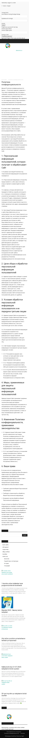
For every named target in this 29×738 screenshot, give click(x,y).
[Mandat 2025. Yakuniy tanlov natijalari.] (14, 602)
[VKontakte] (7, 9)
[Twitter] (5, 9)
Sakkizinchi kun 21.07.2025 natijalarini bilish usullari (11, 668)
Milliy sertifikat (6, 551)
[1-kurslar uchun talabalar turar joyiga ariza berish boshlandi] (14, 576)
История (6, 563)
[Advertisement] (14, 58)
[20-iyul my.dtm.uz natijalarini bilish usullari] (14, 686)
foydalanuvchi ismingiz (7, 18)
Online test (5, 556)
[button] (2, 41)
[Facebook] (3, 9)
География (7, 565)
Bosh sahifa (4, 79)
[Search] (27, 41)
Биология (6, 558)
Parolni (3, 23)
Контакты (23, 733)
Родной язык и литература (11, 561)
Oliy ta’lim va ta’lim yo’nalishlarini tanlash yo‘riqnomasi (13, 639)
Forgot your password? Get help (10, 27)
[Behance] (2, 9)
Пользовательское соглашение (14, 731)
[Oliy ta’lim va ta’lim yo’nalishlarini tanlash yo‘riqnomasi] (14, 631)
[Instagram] (4, 9)
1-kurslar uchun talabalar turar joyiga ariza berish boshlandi (12, 584)
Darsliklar (4, 554)
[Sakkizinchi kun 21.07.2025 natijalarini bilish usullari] (14, 659)
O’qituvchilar (5, 549)
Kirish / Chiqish (6, 6)
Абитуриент (5, 547)
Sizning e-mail (5, 34)
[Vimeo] (6, 9)
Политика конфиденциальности (11, 733)
